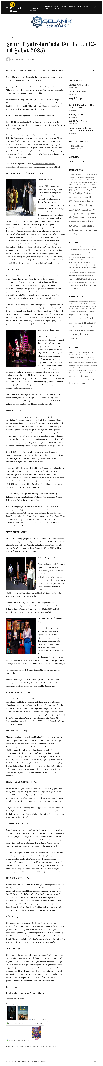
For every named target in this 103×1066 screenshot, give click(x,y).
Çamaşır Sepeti (76, 115)
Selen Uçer (93, 279)
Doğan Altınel (78, 252)
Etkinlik (47, 6)
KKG (95, 1061)
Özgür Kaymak (52, 1046)
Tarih (79, 231)
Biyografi (83, 190)
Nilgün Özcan (18, 59)
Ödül (72, 234)
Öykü (77, 234)
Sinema (85, 6)
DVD (73, 197)
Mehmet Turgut (81, 267)
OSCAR (85, 217)
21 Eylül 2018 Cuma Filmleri (85, 182)
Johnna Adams (34, 1046)
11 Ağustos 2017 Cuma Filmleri (88, 301)
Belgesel (75, 190)
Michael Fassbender (81, 270)
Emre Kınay (77, 357)
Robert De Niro (74, 275)
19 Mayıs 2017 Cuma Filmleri (86, 303)
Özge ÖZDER (43, 1046)
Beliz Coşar (18, 1046)
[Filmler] (7, 7)
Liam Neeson (82, 265)
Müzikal (77, 217)
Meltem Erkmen (91, 267)
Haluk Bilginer (88, 259)
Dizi (73, 193)
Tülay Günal (88, 282)
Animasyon (79, 187)
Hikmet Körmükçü (88, 362)
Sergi (79, 6)
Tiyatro (48, 9)
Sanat (84, 221)
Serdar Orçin (73, 282)
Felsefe (78, 201)
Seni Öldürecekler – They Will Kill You (82, 106)
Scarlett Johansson (76, 377)
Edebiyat (80, 197)
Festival (87, 201)
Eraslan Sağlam (72, 360)
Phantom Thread (77, 92)
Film (85, 205)
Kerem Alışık (90, 262)
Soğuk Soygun (76, 98)
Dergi (90, 190)
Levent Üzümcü (73, 265)
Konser (91, 210)
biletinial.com (11, 167)
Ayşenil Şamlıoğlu (88, 352)
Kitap (56, 6)
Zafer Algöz (85, 380)
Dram (91, 193)
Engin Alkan (76, 254)
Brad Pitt (90, 249)
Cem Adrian (86, 355)
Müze (86, 214)
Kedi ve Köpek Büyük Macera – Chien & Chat (81, 129)
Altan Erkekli (83, 247)
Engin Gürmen (85, 254)
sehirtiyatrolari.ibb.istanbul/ (44, 163)
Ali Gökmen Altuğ (74, 247)
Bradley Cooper (82, 249)
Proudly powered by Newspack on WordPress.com (35, 1061)
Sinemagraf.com (76, 149)
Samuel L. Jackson (85, 275)
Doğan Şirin (86, 252)
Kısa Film (72, 214)
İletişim (57, 9)
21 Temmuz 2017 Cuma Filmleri (82, 309)
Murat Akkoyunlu (87, 370)
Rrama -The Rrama (79, 85)
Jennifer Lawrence (81, 262)
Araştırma (88, 187)
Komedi (84, 210)
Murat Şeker (74, 272)
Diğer (83, 193)
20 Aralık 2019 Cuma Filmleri (82, 179)
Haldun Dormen (78, 260)
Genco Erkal (91, 360)
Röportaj (78, 221)
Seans (82, 279)
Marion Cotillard (91, 265)
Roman (82, 330)
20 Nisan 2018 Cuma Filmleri (84, 306)
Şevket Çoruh (73, 288)
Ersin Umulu (25, 1046)
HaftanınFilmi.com (77, 146)
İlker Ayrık (90, 285)
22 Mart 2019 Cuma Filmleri (87, 184)
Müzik (71, 6)
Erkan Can (75, 257)
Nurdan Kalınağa (83, 272)
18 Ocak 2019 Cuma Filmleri (78, 177)
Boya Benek (74, 249)
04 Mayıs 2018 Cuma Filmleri (76, 174)
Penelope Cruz (92, 272)
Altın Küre (78, 311)
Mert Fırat (72, 270)
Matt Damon (73, 267)
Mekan (64, 6)
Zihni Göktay (77, 285)
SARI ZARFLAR (78, 121)
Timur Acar (80, 282)
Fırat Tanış (82, 257)
